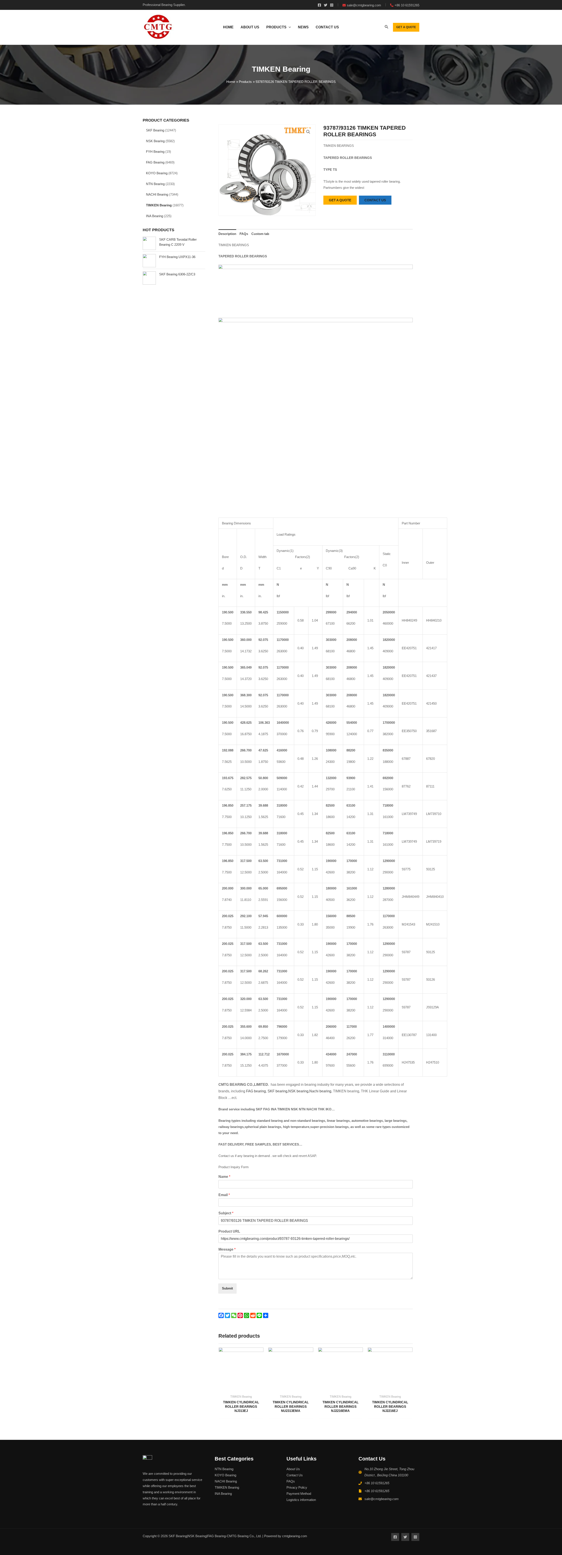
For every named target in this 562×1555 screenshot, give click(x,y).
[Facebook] (319, 5)
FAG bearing (255, 1091)
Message (227, 1249)
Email (224, 1195)
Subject (225, 1213)
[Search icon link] (387, 27)
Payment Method (298, 1493)
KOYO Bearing (157, 173)
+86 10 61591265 (376, 1483)
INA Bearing (154, 216)
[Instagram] (331, 5)
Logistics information (301, 1500)
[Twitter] (325, 5)
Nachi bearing (320, 1091)
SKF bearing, (278, 1091)
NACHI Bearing (157, 194)
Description (227, 234)
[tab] (227, 234)
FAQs (244, 234)
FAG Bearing (155, 162)
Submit (227, 1288)
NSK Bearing (155, 141)
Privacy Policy (296, 1487)
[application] (288, 27)
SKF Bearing (155, 130)
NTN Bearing (155, 184)
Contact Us (294, 1475)
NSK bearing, (298, 1091)
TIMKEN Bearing (159, 205)
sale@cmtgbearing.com (381, 1499)
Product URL (229, 1231)
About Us (293, 1469)
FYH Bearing (155, 151)
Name (224, 1177)
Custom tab (260, 234)
